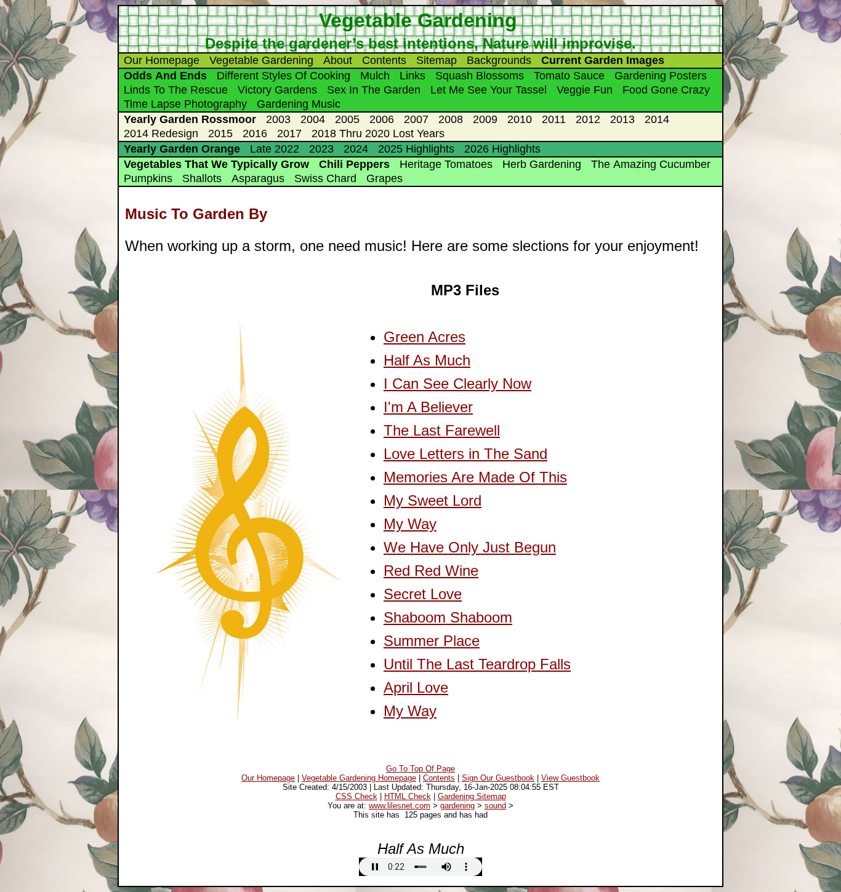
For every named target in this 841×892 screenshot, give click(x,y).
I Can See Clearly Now (457, 383)
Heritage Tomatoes (446, 164)
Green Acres (424, 337)
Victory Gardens (277, 90)
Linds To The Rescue (176, 90)
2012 (588, 119)
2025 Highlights (416, 149)
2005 (347, 119)
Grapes (384, 178)
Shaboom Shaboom (448, 617)
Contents (384, 60)
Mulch (375, 76)
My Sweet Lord (432, 500)
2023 (321, 149)
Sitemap (436, 60)
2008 (450, 119)
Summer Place (432, 640)
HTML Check (407, 796)
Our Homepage (161, 60)
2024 (356, 149)
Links (412, 76)
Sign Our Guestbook (498, 777)
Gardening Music (298, 104)
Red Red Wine (431, 570)
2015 (220, 133)
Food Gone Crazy (666, 90)
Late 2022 (274, 149)
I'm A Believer (428, 407)
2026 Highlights (502, 149)
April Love (416, 687)
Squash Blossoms (479, 76)
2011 (554, 119)
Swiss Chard (325, 178)
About (337, 60)
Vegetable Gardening (261, 60)
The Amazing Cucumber (650, 164)
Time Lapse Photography (185, 104)
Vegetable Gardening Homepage (359, 777)
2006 (381, 119)
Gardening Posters (660, 76)
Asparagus (257, 178)
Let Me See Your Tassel (488, 90)
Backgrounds (499, 60)
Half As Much (427, 360)
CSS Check (356, 796)
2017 (289, 133)
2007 (416, 119)
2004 (312, 119)
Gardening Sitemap (472, 796)
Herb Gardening (541, 164)
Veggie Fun (585, 90)
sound (495, 805)
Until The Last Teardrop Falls (477, 664)
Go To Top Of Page (420, 768)
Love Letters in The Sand (465, 453)
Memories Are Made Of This (475, 477)
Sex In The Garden (373, 90)
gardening (457, 805)
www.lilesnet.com (399, 805)
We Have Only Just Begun (470, 547)
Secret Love (423, 594)
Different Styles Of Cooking (283, 76)
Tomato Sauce (569, 76)
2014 (657, 119)
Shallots (202, 178)
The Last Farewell (442, 430)
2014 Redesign (161, 133)
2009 (485, 119)
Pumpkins (148, 178)
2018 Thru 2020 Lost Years (378, 133)
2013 (622, 119)
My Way (410, 524)
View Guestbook (570, 777)
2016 (255, 133)
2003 (278, 119)
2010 (519, 119)
